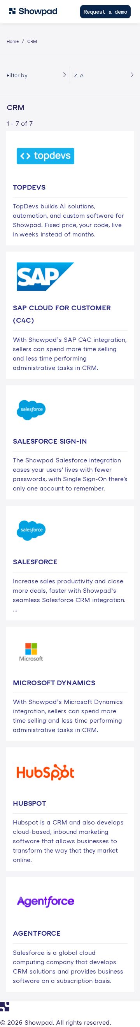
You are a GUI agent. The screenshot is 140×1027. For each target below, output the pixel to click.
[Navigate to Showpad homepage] (33, 12)
